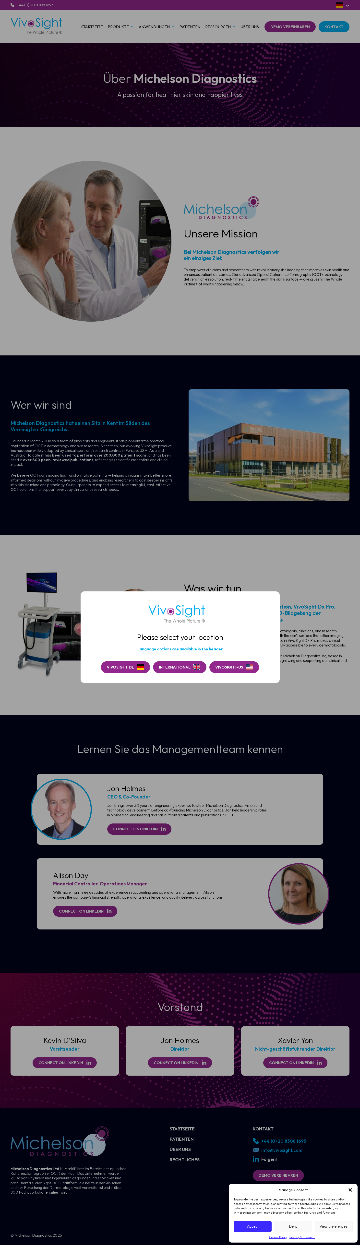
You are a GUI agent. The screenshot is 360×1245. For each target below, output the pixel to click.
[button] (350, 1189)
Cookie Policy (278, 1237)
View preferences (334, 1226)
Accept (252, 1226)
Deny (293, 1226)
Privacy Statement (302, 1237)
